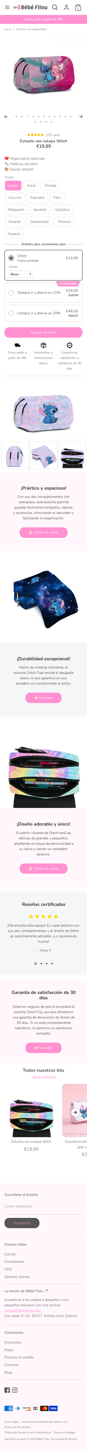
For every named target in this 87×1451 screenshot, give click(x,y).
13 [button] (40, 121)
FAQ (8, 1269)
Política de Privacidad (17, 1427)
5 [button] (38, 116)
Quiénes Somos (17, 1276)
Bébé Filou (43, 1439)
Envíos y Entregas (65, 1432)
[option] (43, 19)
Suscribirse (22, 1223)
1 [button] (16, 116)
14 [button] (46, 121)
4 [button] (33, 116)
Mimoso (64, 221)
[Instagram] (14, 1390)
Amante (14, 221)
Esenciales (12, 1342)
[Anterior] (6, 117)
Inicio (7, 29)
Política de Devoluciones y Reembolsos (27, 1432)
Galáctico (62, 209)
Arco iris (14, 197)
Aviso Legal (11, 1422)
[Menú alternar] (6, 7)
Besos (13, 185)
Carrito (10, 1254)
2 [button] (21, 116)
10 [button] (65, 116)
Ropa (8, 1350)
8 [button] (54, 116)
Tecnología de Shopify (64, 1439)
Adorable (37, 197)
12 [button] (35, 121)
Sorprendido (39, 221)
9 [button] (60, 116)
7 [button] (49, 116)
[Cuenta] (66, 5)
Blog (8, 1372)
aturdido (39, 209)
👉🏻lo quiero (43, 697)
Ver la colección (43, 1076)
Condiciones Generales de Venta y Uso (45, 1422)
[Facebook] (7, 1390)
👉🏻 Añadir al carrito (44, 532)
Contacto (11, 1364)
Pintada (50, 185)
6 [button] (44, 116)
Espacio (14, 233)
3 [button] (27, 116)
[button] (43, 258)
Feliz (57, 197)
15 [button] (51, 121)
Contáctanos (14, 1261)
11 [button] (70, 116)
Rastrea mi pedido (19, 1357)
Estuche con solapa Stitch (31, 29)
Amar (31, 185)
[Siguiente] (81, 117)
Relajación (16, 209)
